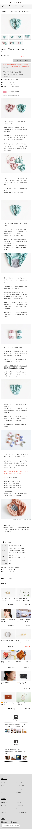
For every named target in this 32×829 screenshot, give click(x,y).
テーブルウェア (4, 782)
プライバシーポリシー (20, 808)
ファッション (3, 789)
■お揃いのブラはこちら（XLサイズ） (13, 487)
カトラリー (3, 785)
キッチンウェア (19, 782)
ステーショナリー (19, 789)
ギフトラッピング (19, 805)
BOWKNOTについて (5, 802)
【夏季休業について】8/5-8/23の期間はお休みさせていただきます (15, 11)
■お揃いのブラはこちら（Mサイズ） (12, 483)
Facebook (15, 822)
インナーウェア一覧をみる (8, 85)
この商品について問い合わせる (22, 60)
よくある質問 (3, 805)
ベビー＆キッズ (4, 792)
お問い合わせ (3, 812)
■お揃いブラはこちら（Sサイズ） (12, 481)
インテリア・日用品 (20, 785)
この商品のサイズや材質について (10, 79)
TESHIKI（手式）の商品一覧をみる (10, 86)
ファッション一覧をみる (8, 82)
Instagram (5, 822)
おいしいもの (18, 792)
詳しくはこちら (7, 67)
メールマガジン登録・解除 (21, 812)
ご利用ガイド (18, 802)
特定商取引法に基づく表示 (6, 808)
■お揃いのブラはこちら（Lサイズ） (12, 485)
